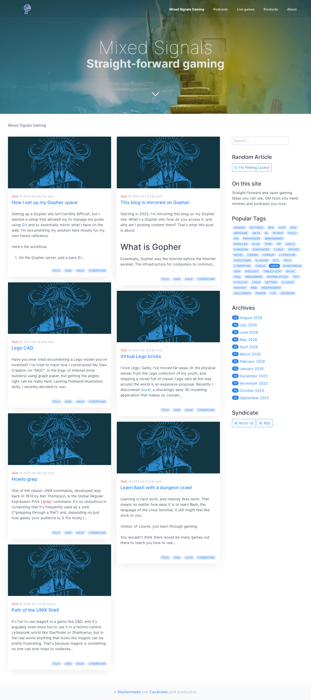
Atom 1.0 (246, 423)
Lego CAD (22, 348)
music (290, 271)
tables (260, 266)
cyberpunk (97, 270)
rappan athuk (277, 276)
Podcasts (220, 9)
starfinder (260, 249)
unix (68, 270)
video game (242, 260)
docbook (288, 293)
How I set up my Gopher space (45, 202)
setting (271, 282)
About (292, 9)
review (278, 233)
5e (266, 233)
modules (240, 244)
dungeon (241, 249)
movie (238, 255)
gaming (239, 227)
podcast (252, 271)
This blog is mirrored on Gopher (154, 202)
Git (24, 224)
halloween (242, 293)
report (293, 249)
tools (292, 233)
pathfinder (251, 238)
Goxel (146, 389)
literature (287, 255)
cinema (252, 255)
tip (279, 244)
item (237, 276)
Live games (246, 9)
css (273, 293)
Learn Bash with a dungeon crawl (156, 487)
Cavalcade (158, 692)
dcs (276, 260)
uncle (290, 244)
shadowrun (292, 266)
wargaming (253, 276)
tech (56, 270)
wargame (241, 233)
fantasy (240, 287)
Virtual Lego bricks (140, 356)
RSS (266, 423)
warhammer (274, 238)
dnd (293, 227)
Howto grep (24, 479)
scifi (282, 227)
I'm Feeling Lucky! (253, 167)
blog (256, 244)
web (254, 287)
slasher (261, 260)
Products (271, 9)
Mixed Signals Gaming (186, 9)
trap (268, 244)
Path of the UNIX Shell (35, 610)
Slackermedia (129, 692)
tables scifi (272, 271)
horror (268, 255)
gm (236, 238)
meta (256, 233)
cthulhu (240, 282)
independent (271, 287)
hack (80, 270)
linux (256, 282)
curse (278, 249)
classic (288, 282)
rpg (271, 227)
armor (260, 293)
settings (256, 227)
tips (296, 276)
